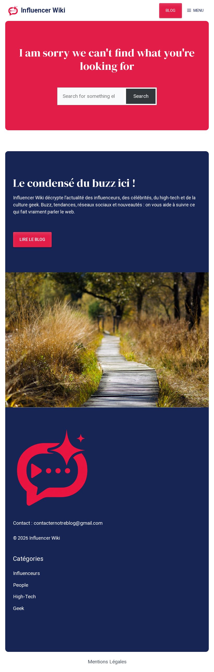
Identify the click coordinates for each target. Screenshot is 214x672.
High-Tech (24, 597)
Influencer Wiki (43, 10)
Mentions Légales (107, 662)
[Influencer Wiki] (13, 10)
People (20, 585)
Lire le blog (32, 239)
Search (140, 96)
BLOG (170, 10)
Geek (18, 608)
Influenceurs (26, 573)
